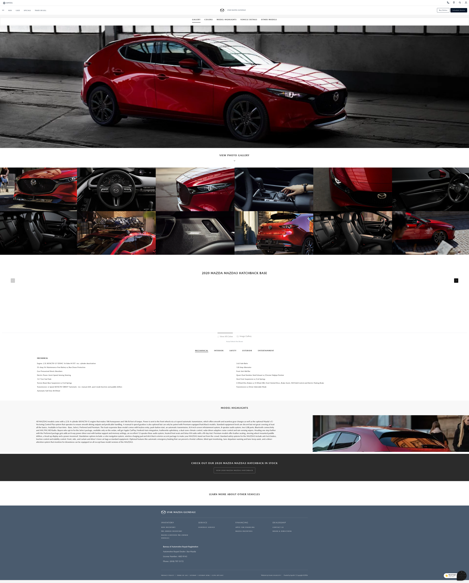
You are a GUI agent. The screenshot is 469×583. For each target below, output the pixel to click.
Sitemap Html (204, 575)
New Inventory (168, 527)
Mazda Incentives (244, 531)
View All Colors (226, 336)
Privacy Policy (167, 575)
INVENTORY (167, 522)
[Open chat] (462, 576)
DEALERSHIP (279, 522)
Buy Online (443, 10)
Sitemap (193, 575)
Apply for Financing (245, 527)
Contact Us (278, 527)
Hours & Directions (282, 531)
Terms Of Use (182, 575)
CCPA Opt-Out (218, 575)
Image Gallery (245, 336)
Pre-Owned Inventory (171, 531)
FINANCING (241, 522)
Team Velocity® (275, 575)
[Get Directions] (455, 3)
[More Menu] (3, 10)
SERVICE (202, 522)
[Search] (461, 3)
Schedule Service (459, 10)
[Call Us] (449, 2)
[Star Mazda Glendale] (223, 10)
